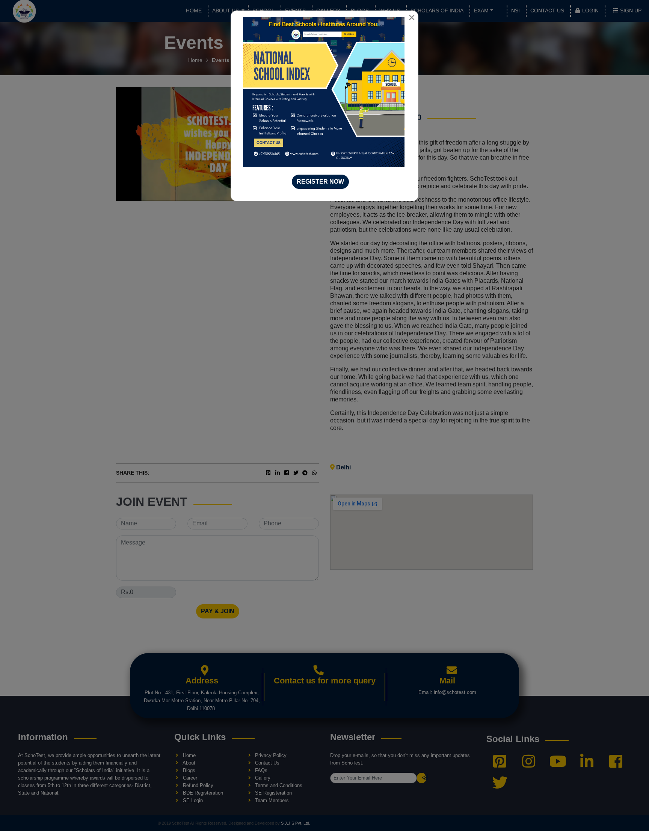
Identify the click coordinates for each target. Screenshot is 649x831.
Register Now (320, 181)
